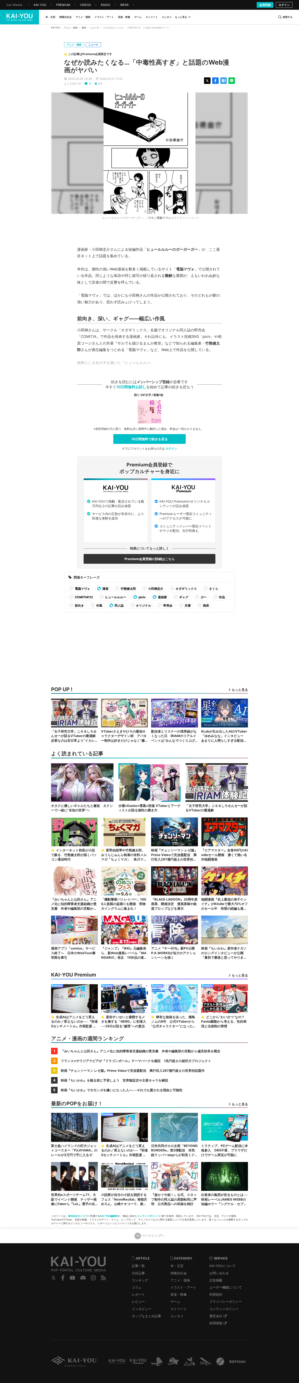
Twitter (53, 1278)
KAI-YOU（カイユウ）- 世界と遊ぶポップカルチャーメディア (20, 17)
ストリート (178, 1309)
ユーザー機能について (225, 1287)
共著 (187, 605)
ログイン (284, 5)
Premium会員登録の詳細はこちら (149, 559)
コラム (137, 1287)
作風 (99, 605)
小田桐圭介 (155, 589)
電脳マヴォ (164, 217)
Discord (83, 1278)
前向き (79, 605)
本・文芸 (176, 1266)
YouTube (72, 1278)
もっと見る (181, 16)
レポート (138, 1294)
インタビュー (141, 1309)
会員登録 (265, 5)
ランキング (140, 1280)
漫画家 (162, 597)
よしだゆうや (72, 83)
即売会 (167, 605)
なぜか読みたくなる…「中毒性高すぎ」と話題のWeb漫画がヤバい (146, 66)
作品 (221, 597)
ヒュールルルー (115, 597)
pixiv (142, 597)
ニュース (94, 27)
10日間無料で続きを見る (149, 439)
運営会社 (215, 1316)
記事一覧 (138, 1266)
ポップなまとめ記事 (146, 1316)
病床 (205, 605)
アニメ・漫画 (70, 27)
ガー (203, 597)
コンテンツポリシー (148, 1215)
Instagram (93, 1278)
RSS (103, 1278)
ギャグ (183, 597)
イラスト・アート (183, 1287)
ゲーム (175, 1302)
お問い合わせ (219, 1273)
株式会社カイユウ (78, 1215)
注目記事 (138, 1273)
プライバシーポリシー (225, 1302)
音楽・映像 (178, 1294)
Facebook (63, 1278)
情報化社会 (178, 1273)
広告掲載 (215, 1280)
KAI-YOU (55, 27)
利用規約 (215, 1294)
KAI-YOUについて (222, 1266)
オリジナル (143, 605)
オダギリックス (186, 589)
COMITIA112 (83, 597)
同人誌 (119, 605)
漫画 (84, 27)
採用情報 (215, 1323)
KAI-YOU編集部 (109, 1215)
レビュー (138, 1302)
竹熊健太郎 (128, 589)
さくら (213, 589)
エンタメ (176, 1316)
